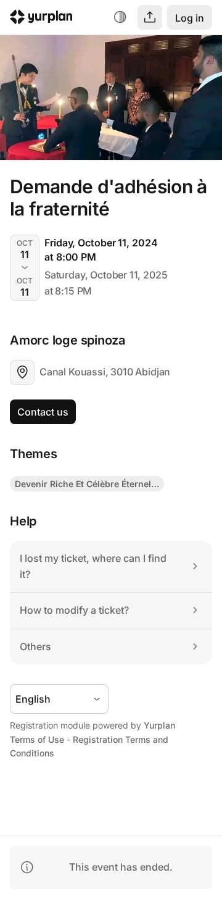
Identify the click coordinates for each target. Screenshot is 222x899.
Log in (189, 18)
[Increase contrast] (120, 17)
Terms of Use (37, 739)
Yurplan (159, 725)
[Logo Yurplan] (41, 19)
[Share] (150, 17)
